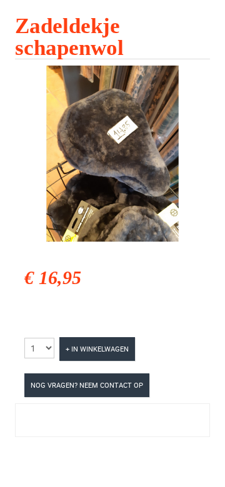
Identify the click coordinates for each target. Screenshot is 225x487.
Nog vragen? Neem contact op (87, 385)
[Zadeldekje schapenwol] (112, 152)
